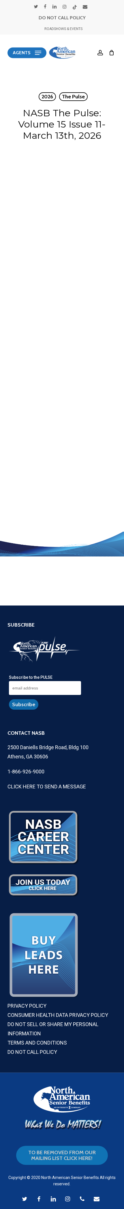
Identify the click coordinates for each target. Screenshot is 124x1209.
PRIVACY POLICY (26, 1006)
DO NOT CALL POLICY (62, 17)
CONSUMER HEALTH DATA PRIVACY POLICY (57, 1015)
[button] (26, 53)
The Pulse (73, 96)
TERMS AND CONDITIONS (37, 1043)
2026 (47, 96)
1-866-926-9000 (25, 771)
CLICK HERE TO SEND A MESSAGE (46, 786)
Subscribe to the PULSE (30, 677)
